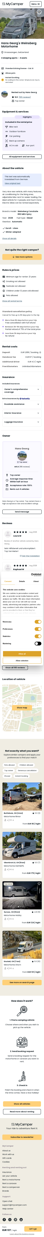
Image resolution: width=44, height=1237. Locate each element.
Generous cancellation (27, 770)
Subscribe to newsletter (22, 1137)
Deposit (6, 352)
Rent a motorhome (11, 1179)
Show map (22, 707)
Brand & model (9, 211)
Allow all (22, 654)
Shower (7, 776)
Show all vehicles (22, 1104)
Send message (22, 511)
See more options (24, 257)
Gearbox (6, 221)
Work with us (8, 1154)
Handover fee (9, 357)
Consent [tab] (7, 581)
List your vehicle (9, 1176)
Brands (5, 1191)
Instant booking (21, 776)
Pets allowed (9, 765)
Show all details (9, 238)
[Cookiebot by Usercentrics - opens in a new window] (31, 574)
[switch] (38, 629)
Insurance (6, 1172)
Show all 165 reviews (15, 667)
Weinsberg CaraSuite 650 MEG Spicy (28, 212)
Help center (7, 1208)
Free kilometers (10, 366)
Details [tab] (22, 581)
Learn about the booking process (22, 1234)
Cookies (6, 1162)
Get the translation (31, 556)
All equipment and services (22, 156)
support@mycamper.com (14, 1205)
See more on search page (22, 982)
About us (6, 1150)
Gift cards (6, 1158)
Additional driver (11, 361)
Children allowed (26, 765)
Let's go (33, 1229)
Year (4, 218)
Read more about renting (22, 1111)
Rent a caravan (9, 1183)
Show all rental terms (12, 301)
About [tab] (36, 581)
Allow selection (22, 661)
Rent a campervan (11, 1187)
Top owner (8, 770)
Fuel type (21, 218)
